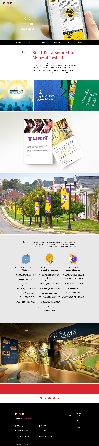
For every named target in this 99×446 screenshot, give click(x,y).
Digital (44, 42)
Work (70, 415)
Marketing (57, 42)
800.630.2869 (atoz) (43, 435)
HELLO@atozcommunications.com (22, 436)
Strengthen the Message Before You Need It (49, 407)
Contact (70, 420)
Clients (70, 418)
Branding (18, 42)
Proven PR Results (49, 388)
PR (69, 42)
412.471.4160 (17, 435)
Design (31, 42)
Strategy (80, 42)
